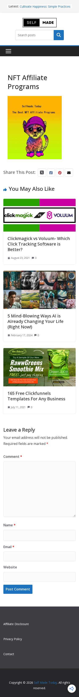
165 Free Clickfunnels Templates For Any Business (36, 396)
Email (8, 547)
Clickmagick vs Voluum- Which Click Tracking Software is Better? (39, 244)
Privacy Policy (12, 639)
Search (59, 35)
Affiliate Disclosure (16, 624)
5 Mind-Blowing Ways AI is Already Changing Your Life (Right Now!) (35, 321)
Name (9, 525)
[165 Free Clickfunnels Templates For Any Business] (39, 352)
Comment (12, 456)
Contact (8, 654)
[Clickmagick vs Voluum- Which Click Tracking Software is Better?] (39, 202)
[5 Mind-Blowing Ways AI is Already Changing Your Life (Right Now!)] (39, 274)
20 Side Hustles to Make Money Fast (45, 4)
